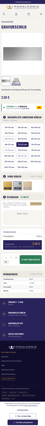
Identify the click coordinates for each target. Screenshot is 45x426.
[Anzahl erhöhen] (16, 257)
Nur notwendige (24, 416)
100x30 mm (36, 161)
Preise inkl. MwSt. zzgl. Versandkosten (19, 247)
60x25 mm (35, 139)
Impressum (4, 356)
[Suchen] (4, 14)
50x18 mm (9, 133)
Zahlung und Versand (7, 370)
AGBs (3, 365)
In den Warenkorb (31, 259)
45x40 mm (35, 127)
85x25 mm (35, 156)
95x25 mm (22, 161)
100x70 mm (9, 167)
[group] (22, 54)
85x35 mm (9, 161)
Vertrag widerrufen (8, 379)
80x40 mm (9, 156)
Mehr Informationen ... (31, 405)
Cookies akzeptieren (24, 422)
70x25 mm (22, 144)
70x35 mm (35, 144)
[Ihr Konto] (16, 14)
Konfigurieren (22, 410)
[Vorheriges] (6, 54)
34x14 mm (9, 127)
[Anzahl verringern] (6, 257)
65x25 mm (9, 144)
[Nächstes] (39, 54)
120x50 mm (22, 167)
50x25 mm (35, 133)
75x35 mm (35, 150)
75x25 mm (22, 150)
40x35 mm (22, 127)
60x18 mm (22, 139)
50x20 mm (22, 133)
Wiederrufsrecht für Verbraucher (11, 361)
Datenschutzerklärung (8, 374)
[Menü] (41, 14)
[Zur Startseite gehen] (22, 7)
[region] (22, 54)
